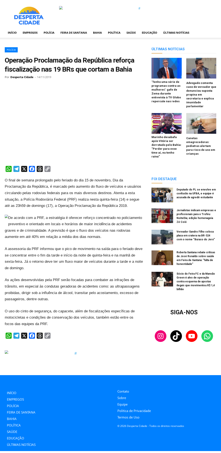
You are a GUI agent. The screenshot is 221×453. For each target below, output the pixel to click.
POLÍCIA (49, 33)
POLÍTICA (114, 33)
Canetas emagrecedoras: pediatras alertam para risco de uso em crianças (200, 146)
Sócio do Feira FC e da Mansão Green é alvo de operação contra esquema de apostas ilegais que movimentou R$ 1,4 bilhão (196, 281)
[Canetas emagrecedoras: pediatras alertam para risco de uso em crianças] (201, 124)
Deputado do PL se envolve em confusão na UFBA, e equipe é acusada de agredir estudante (196, 193)
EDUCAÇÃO (149, 33)
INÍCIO (12, 33)
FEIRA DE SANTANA (73, 33)
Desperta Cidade (21, 77)
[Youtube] (138, 381)
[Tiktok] (128, 381)
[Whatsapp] (148, 381)
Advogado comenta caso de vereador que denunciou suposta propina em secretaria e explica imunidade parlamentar (201, 94)
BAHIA (97, 33)
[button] (211, 33)
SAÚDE (131, 33)
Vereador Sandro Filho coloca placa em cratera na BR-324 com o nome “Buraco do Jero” (196, 235)
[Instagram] (118, 381)
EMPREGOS (30, 33)
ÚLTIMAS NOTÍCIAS (176, 33)
